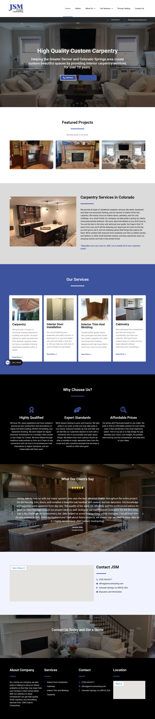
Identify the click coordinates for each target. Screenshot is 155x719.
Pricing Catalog (123, 8)
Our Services (105, 8)
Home (67, 8)
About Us (89, 8)
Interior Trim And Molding (93, 326)
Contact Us (139, 8)
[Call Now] (8, 363)
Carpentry (19, 324)
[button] (12, 155)
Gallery (78, 8)
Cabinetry (122, 324)
